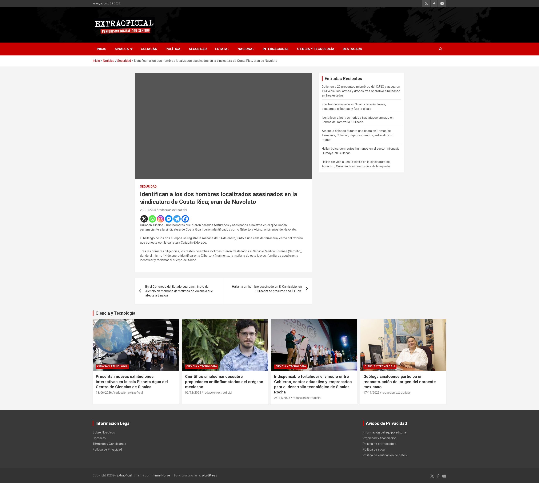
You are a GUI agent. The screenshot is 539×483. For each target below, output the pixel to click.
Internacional (276, 49)
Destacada (352, 49)
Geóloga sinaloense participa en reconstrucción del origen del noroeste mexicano (399, 381)
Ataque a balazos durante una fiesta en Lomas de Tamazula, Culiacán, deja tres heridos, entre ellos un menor (357, 135)
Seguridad (198, 49)
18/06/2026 (104, 392)
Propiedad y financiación (379, 438)
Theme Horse (160, 475)
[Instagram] (160, 219)
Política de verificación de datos (385, 455)
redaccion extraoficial (173, 210)
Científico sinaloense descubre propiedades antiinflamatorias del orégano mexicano (224, 381)
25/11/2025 (282, 398)
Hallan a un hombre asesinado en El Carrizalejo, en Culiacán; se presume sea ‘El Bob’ (267, 289)
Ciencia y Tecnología (315, 49)
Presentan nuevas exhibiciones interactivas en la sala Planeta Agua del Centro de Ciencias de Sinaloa (132, 381)
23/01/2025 (148, 210)
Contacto (99, 438)
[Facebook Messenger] (168, 219)
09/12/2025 (193, 392)
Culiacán (149, 49)
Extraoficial (124, 475)
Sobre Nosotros (104, 432)
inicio (101, 49)
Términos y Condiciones (109, 444)
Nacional (246, 49)
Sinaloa (122, 49)
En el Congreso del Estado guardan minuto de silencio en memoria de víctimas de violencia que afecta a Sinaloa (179, 291)
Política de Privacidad (107, 449)
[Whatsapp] (152, 219)
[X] (144, 219)
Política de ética (374, 449)
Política (173, 49)
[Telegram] (177, 219)
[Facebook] (185, 219)
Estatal (222, 49)
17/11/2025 (371, 392)
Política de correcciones (379, 444)
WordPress (209, 475)
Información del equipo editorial (385, 432)
